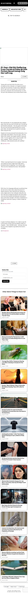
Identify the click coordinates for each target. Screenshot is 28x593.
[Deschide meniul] (14, 3)
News (2, 76)
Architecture (16, 9)
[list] (14, 9)
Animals (5, 9)
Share (25, 76)
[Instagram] (21, 3)
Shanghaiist (6, 230)
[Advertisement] (14, 33)
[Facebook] (19, 3)
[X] (23, 3)
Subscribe (5, 281)
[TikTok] (26, 3)
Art (25, 9)
